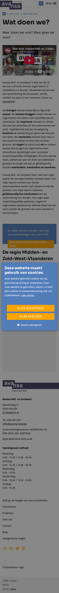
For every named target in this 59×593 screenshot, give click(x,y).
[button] (29, 325)
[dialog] (29, 296)
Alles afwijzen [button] (30, 316)
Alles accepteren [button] (30, 308)
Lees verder (27, 295)
